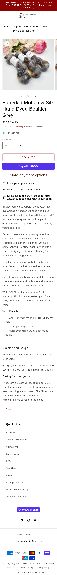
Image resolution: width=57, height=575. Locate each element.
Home (5, 26)
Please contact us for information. (21, 189)
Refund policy (27, 568)
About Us (11, 432)
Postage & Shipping (16, 482)
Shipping (19, 127)
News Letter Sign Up (17, 489)
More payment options (28, 175)
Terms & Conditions (16, 496)
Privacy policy (43, 568)
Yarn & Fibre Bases (16, 439)
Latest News (13, 454)
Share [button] (8, 409)
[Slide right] (35, 96)
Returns (10, 475)
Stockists (11, 468)
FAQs (9, 461)
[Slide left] (21, 96)
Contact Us (12, 447)
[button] (6, 15)
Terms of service (21, 572)
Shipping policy (39, 572)
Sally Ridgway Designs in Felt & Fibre (28, 564)
